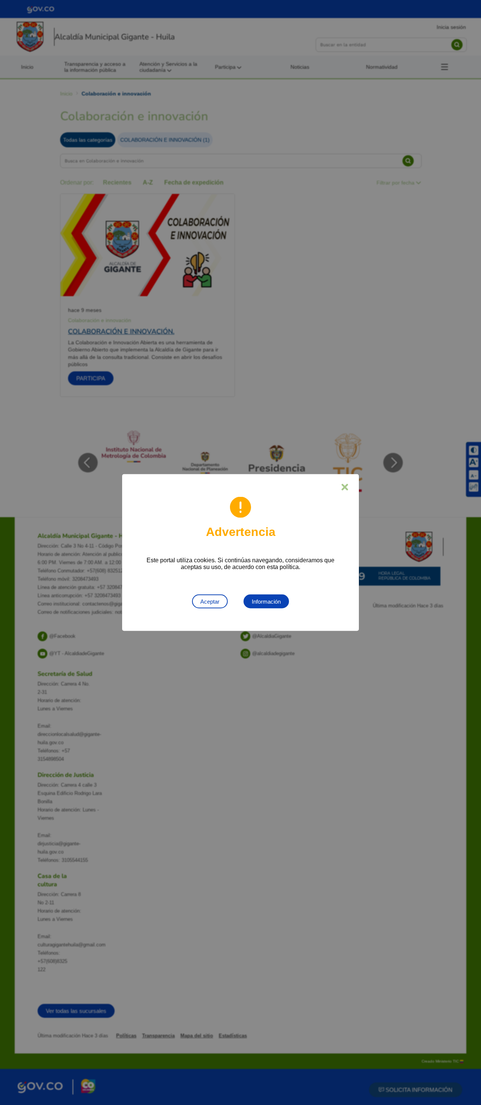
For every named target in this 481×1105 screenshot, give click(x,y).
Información (266, 601)
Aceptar (209, 601)
